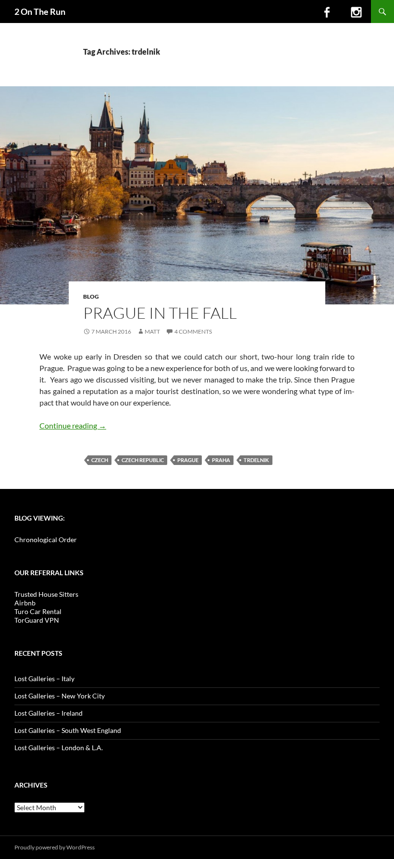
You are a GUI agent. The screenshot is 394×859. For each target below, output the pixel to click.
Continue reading (72, 425)
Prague (187, 460)
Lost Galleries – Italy (44, 678)
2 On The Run (39, 11)
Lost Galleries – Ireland (48, 713)
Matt (152, 331)
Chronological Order (45, 539)
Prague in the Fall (160, 313)
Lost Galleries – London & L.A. (58, 747)
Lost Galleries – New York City (59, 696)
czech (99, 460)
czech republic (143, 460)
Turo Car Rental (38, 611)
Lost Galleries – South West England (67, 730)
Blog (91, 296)
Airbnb (25, 603)
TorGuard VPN (36, 620)
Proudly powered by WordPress (54, 847)
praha (221, 460)
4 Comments (193, 331)
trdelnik (256, 460)
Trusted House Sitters (46, 594)
